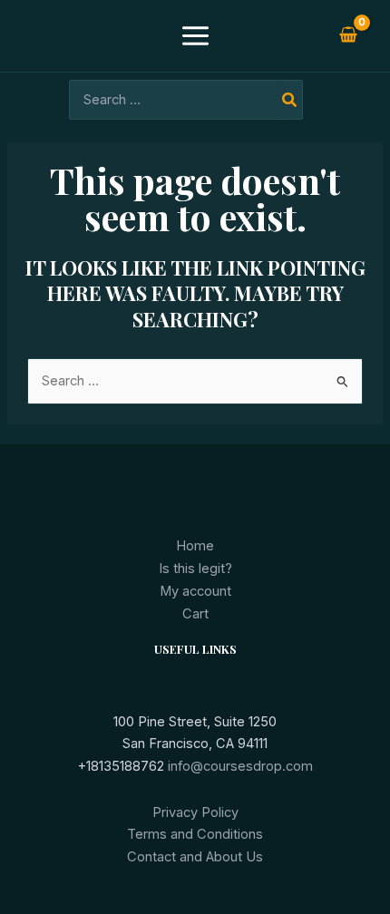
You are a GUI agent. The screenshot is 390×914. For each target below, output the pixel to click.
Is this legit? (195, 568)
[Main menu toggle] (194, 36)
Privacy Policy (195, 812)
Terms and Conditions (195, 834)
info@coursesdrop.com (240, 766)
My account (195, 591)
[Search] (290, 100)
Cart (195, 614)
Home (195, 546)
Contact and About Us (195, 857)
